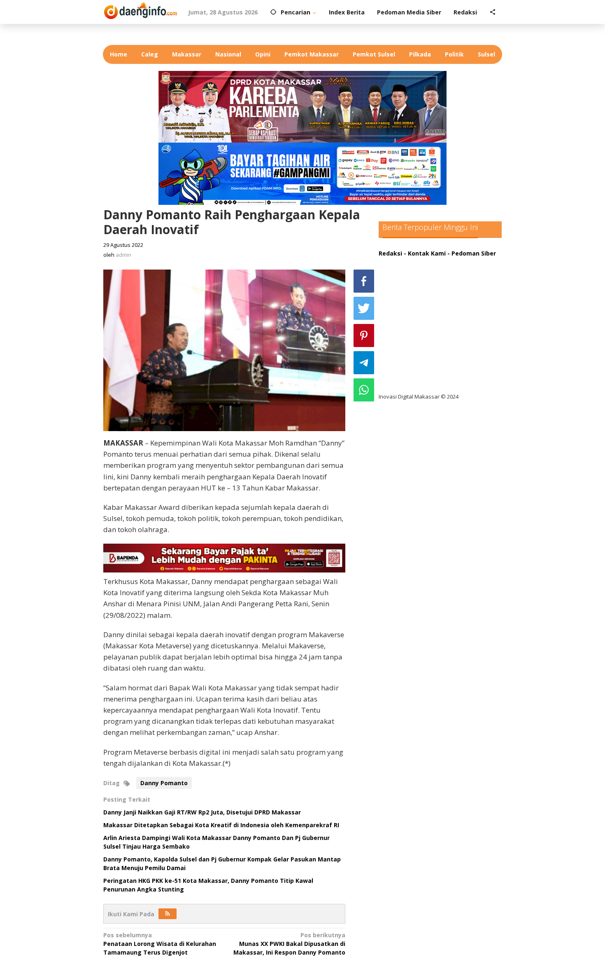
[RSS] (167, 913)
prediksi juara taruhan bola (425, 380)
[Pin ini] (364, 335)
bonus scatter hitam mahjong (429, 346)
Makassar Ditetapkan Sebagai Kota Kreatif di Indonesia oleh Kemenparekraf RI (221, 825)
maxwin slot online (413, 279)
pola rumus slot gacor (417, 296)
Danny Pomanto (164, 783)
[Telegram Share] (364, 362)
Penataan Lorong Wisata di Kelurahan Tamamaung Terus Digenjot (159, 943)
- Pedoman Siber (471, 253)
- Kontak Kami (425, 253)
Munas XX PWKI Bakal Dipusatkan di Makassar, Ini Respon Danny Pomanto (289, 943)
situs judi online (408, 329)
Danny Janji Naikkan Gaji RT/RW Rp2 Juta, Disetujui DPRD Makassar (202, 812)
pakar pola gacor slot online (426, 363)
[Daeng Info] (140, 9)
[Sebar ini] (364, 281)
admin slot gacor (410, 313)
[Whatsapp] (364, 389)
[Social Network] (492, 12)
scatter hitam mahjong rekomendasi (440, 262)
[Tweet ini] (364, 308)
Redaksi (390, 253)
